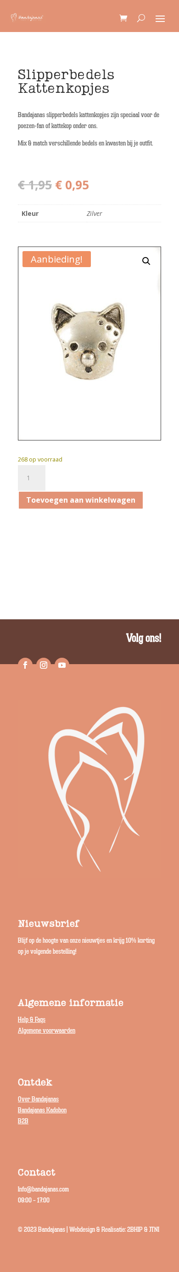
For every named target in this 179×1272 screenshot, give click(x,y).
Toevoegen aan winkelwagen (80, 500)
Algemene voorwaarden (46, 1031)
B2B (23, 1121)
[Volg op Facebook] (25, 665)
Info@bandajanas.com (43, 1189)
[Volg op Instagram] (43, 665)
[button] (146, 261)
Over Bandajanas (38, 1099)
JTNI (154, 1230)
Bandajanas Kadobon (42, 1110)
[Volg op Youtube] (62, 665)
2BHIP (135, 1230)
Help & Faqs (31, 1020)
